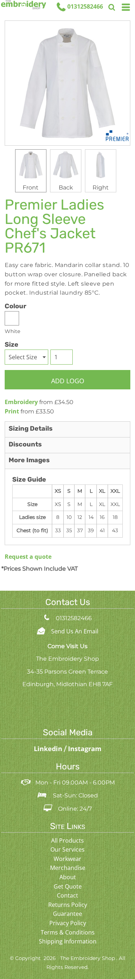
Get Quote (68, 886)
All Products (67, 840)
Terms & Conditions (68, 932)
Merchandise (67, 868)
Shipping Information (67, 941)
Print (12, 411)
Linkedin (49, 748)
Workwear (67, 859)
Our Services (67, 849)
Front (31, 187)
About (67, 877)
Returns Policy (67, 905)
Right (101, 187)
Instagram (85, 748)
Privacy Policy (67, 923)
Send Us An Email (74, 631)
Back (66, 187)
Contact (67, 895)
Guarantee (67, 914)
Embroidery (21, 402)
